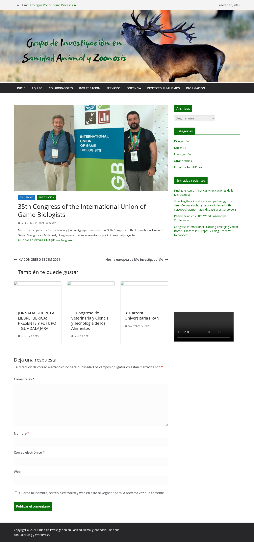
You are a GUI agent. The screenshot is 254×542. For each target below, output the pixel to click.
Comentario (24, 379)
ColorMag (25, 535)
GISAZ (52, 223)
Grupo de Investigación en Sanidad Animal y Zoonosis (71, 530)
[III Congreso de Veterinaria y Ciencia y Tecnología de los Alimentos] (91, 284)
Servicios (113, 88)
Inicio (21, 88)
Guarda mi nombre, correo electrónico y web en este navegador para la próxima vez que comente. (92, 493)
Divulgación (195, 88)
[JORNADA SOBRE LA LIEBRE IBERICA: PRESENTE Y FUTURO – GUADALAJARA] (37, 284)
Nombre (21, 433)
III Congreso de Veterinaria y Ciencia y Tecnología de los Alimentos (90, 320)
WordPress (42, 535)
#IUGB (22, 240)
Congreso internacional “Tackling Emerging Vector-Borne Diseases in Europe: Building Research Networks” (206, 231)
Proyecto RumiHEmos (163, 88)
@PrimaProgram (61, 240)
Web (17, 471)
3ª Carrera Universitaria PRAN (142, 315)
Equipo (37, 88)
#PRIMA (45, 240)
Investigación (89, 88)
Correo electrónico (29, 452)
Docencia (134, 88)
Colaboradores (61, 88)
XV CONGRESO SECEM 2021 (39, 259)
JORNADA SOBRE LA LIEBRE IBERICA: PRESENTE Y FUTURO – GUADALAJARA (37, 320)
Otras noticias (183, 161)
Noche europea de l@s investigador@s (134, 259)
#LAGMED (33, 240)
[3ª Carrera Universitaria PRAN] (144, 284)
